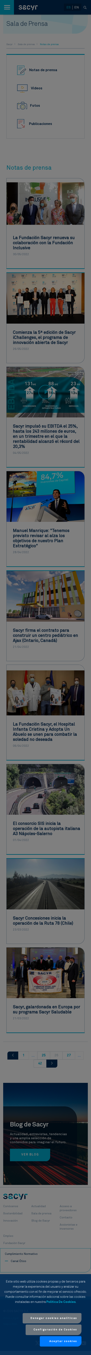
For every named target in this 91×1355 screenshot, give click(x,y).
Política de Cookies (61, 1302)
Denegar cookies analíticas (53, 1318)
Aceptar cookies (63, 1341)
